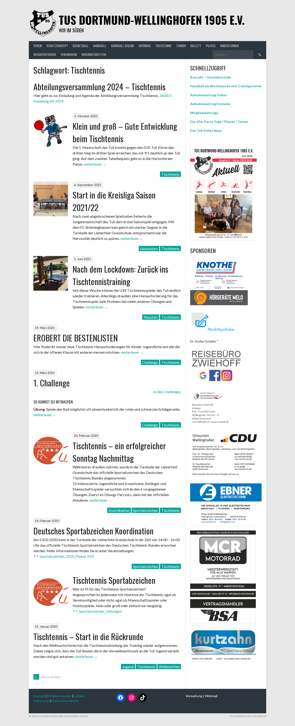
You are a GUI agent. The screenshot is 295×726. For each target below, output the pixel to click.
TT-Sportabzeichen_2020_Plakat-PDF (63, 556)
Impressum (41, 701)
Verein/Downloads (65, 701)
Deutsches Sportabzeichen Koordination (93, 530)
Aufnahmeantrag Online (208, 95)
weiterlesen (94, 164)
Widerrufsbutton (93, 54)
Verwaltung (194, 696)
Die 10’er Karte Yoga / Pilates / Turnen (219, 122)
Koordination (119, 510)
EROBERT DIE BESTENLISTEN (75, 337)
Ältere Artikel (47, 677)
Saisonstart (149, 248)
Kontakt (39, 696)
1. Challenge (51, 383)
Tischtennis (170, 174)
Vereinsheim (69, 54)
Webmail (211, 696)
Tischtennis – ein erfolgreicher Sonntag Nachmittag (119, 451)
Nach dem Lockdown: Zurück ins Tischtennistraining (120, 275)
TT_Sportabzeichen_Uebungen (97, 611)
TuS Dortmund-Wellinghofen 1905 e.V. (152, 20)
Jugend (128, 666)
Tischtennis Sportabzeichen (114, 580)
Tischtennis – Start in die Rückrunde (88, 636)
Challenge (150, 362)
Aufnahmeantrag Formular (210, 104)
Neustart (151, 317)
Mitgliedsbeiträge (204, 113)
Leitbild (79, 696)
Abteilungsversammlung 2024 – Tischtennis (99, 86)
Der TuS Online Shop (205, 131)
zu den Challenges (167, 391)
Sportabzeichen (145, 510)
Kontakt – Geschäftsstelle (210, 77)
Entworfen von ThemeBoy (248, 716)
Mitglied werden (59, 696)
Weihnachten (169, 666)
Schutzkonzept (57, 45)
